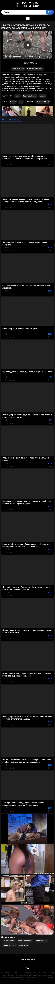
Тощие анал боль (25, 941)
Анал (18, 96)
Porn (27, 968)
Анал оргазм (9, 941)
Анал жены (23, 945)
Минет (42, 96)
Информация (18, 69)
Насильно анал (9, 945)
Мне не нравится (20, 63)
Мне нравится (17, 63)
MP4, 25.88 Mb (43, 102)
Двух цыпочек (42, 941)
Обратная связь (27, 959)
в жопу (13, 102)
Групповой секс (29, 96)
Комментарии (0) (35, 69)
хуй (20, 102)
